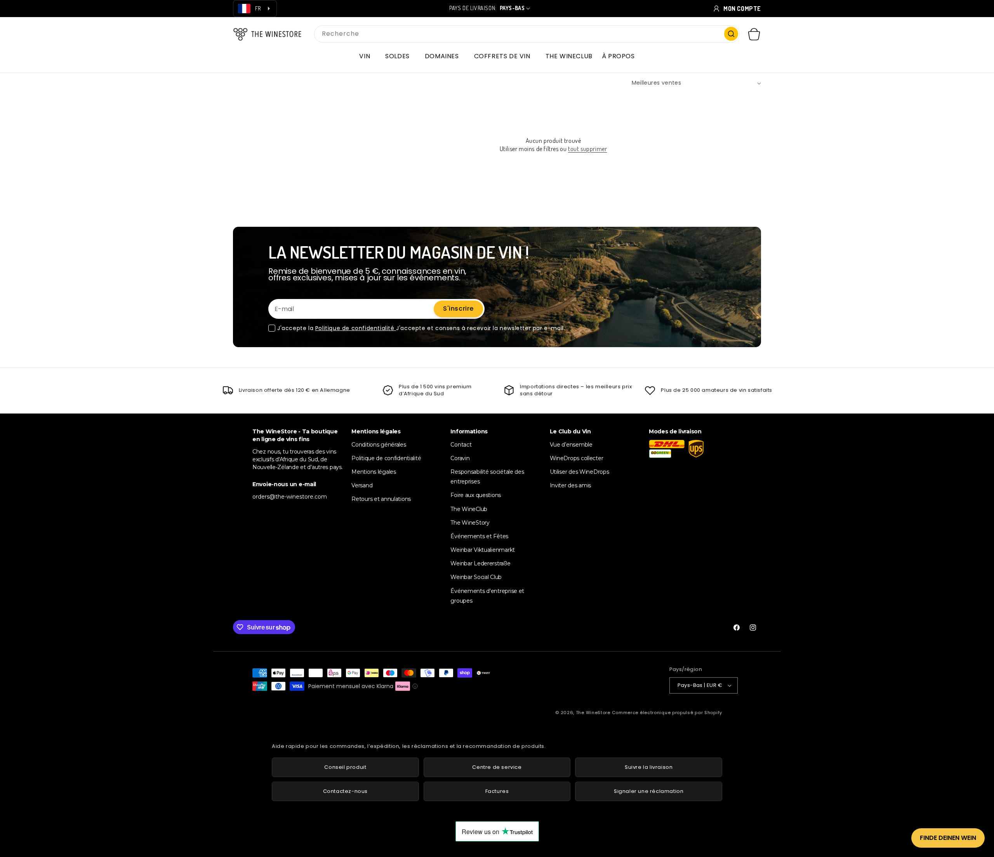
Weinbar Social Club (476, 577)
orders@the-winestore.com (289, 496)
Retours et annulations (381, 498)
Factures (497, 791)
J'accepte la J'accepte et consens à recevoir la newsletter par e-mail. (421, 328)
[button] (368, 56)
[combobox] (527, 34)
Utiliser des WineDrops (579, 471)
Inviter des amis (570, 485)
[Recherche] (731, 33)
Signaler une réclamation (648, 791)
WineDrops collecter (576, 458)
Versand (361, 485)
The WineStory (469, 522)
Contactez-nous (345, 791)
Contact (460, 444)
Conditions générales (378, 444)
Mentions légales (373, 471)
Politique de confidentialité (355, 328)
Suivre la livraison (649, 767)
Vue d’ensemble (571, 444)
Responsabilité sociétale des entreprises (487, 476)
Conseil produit (345, 767)
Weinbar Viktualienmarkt (482, 549)
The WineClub (468, 509)
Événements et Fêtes (479, 536)
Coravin (459, 458)
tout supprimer (587, 149)
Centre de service (496, 767)
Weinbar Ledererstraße (480, 563)
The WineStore (593, 712)
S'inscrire (458, 308)
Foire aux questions (475, 495)
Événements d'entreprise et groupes (487, 596)
